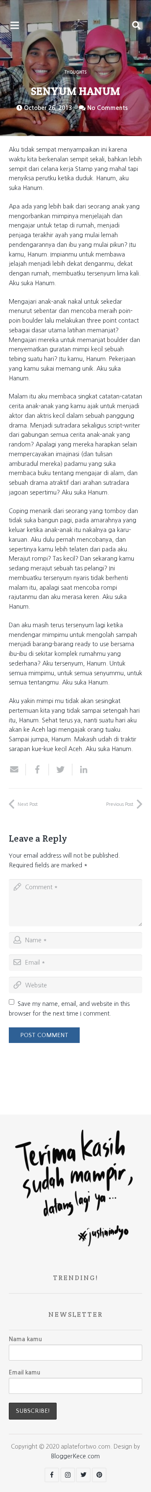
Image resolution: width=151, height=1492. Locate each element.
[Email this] (17, 769)
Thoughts (75, 72)
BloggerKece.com (75, 1456)
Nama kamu (25, 1339)
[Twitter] (83, 1475)
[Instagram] (67, 1475)
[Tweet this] (60, 769)
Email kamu (24, 1372)
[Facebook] (51, 1475)
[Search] (136, 25)
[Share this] (37, 769)
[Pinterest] (99, 1475)
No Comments (107, 108)
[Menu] (14, 25)
